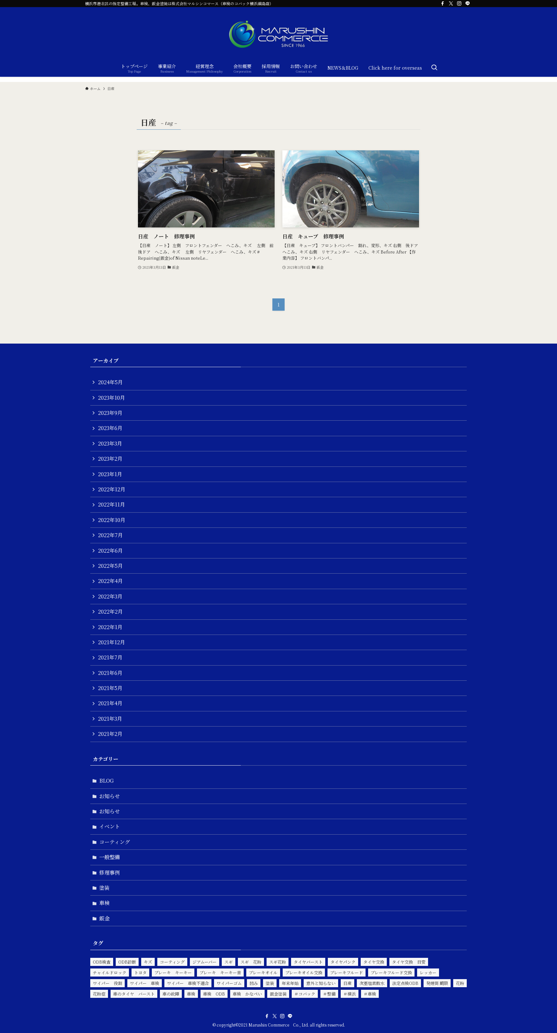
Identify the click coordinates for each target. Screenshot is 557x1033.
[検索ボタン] (434, 68)
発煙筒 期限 (437, 983)
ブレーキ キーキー (173, 972)
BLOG (106, 780)
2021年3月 (110, 718)
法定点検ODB (405, 983)
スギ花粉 (277, 962)
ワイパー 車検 (144, 983)
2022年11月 (111, 504)
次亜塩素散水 (372, 983)
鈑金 (104, 918)
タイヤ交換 (373, 962)
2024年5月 (110, 382)
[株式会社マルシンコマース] (278, 34)
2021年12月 (111, 642)
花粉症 (99, 994)
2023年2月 (110, 458)
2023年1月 (110, 474)
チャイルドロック (109, 972)
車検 (104, 903)
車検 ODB (214, 994)
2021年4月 (110, 703)
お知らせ (109, 796)
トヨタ (140, 972)
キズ (148, 962)
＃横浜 (349, 994)
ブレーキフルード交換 (391, 972)
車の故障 (170, 994)
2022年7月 (110, 535)
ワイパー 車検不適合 (188, 983)
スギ (228, 962)
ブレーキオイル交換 (303, 972)
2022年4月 (110, 581)
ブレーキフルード (346, 972)
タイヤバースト (308, 962)
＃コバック (304, 994)
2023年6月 (110, 428)
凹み (253, 983)
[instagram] (459, 3)
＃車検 (370, 994)
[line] (468, 3)
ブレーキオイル (263, 972)
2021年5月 (110, 688)
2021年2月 (110, 733)
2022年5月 (110, 565)
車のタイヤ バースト (134, 994)
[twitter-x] (451, 3)
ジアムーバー (204, 962)
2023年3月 (110, 443)
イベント (109, 826)
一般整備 (109, 857)
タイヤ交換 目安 (408, 962)
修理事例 (109, 872)
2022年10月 (111, 520)
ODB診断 (127, 962)
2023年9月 (110, 412)
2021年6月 (110, 673)
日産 (347, 983)
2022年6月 (110, 550)
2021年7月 (110, 657)
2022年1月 (110, 627)
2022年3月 (110, 596)
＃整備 (329, 994)
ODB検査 (102, 962)
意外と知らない (321, 983)
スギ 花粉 (250, 962)
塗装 (104, 887)
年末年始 (290, 983)
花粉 (460, 983)
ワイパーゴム (229, 983)
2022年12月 (111, 489)
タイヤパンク (343, 962)
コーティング (114, 842)
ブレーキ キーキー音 (220, 972)
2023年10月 (111, 397)
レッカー (428, 972)
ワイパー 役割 (107, 983)
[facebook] (442, 3)
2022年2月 (110, 611)
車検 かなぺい (247, 994)
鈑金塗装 (278, 994)
